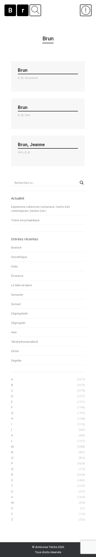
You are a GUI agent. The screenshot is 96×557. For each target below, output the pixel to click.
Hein (14, 332)
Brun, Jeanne (31, 144)
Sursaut (16, 304)
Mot (27, 115)
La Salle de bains (21, 285)
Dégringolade (19, 313)
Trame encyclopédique (25, 220)
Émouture (17, 275)
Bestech (16, 247)
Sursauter (17, 294)
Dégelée (16, 360)
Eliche (15, 351)
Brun (22, 70)
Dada (14, 266)
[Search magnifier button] (82, 183)
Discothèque (19, 257)
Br (22, 78)
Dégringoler (18, 323)
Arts (20, 152)
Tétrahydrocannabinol (24, 341)
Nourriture (31, 78)
